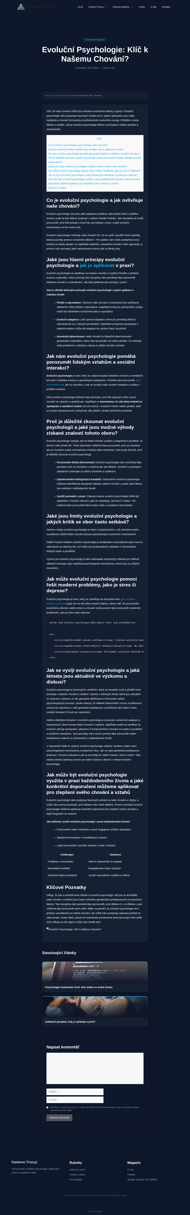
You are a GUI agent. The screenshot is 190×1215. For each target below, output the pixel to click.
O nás (130, 1169)
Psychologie (76, 1179)
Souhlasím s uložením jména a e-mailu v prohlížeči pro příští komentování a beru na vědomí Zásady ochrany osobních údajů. (94, 1108)
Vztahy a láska (77, 1174)
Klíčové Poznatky (57, 188)
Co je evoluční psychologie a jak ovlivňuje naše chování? (77, 145)
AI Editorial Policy (95, 1211)
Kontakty (166, 7)
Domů (47, 95)
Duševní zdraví (77, 1169)
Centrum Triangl (40, 7)
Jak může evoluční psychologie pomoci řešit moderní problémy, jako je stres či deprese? (94, 170)
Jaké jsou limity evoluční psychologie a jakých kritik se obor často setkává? (87, 166)
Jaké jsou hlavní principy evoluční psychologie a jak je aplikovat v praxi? (86, 149)
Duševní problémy (121, 7)
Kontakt (131, 1174)
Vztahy (142, 7)
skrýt (99, 138)
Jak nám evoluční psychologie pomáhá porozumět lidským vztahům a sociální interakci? (94, 153)
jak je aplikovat (97, 265)
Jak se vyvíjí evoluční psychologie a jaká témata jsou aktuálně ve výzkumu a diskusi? (93, 175)
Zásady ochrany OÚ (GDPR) (142, 1179)
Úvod (80, 7)
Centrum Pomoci (96, 7)
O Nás (153, 7)
